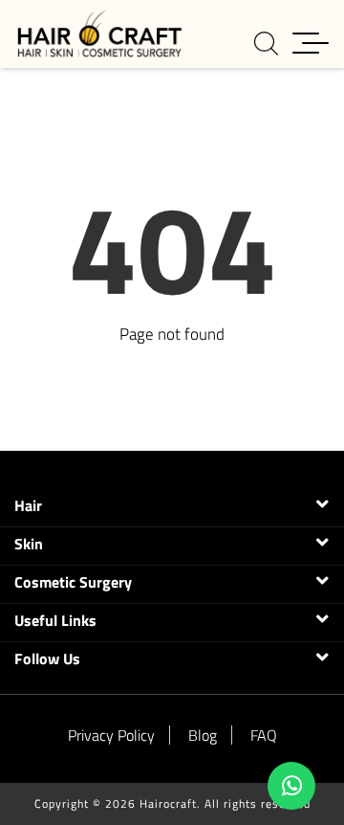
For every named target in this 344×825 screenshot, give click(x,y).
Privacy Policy (111, 735)
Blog (202, 735)
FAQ (263, 735)
